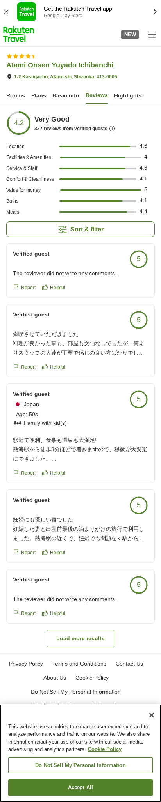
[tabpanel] (80, 378)
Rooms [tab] (15, 95)
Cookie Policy (105, 749)
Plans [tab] (38, 95)
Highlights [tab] (128, 95)
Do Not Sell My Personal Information (80, 765)
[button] (18, 34)
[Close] (151, 715)
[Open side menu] (151, 34)
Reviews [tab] (97, 95)
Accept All (80, 787)
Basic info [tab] (65, 95)
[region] (80, 753)
